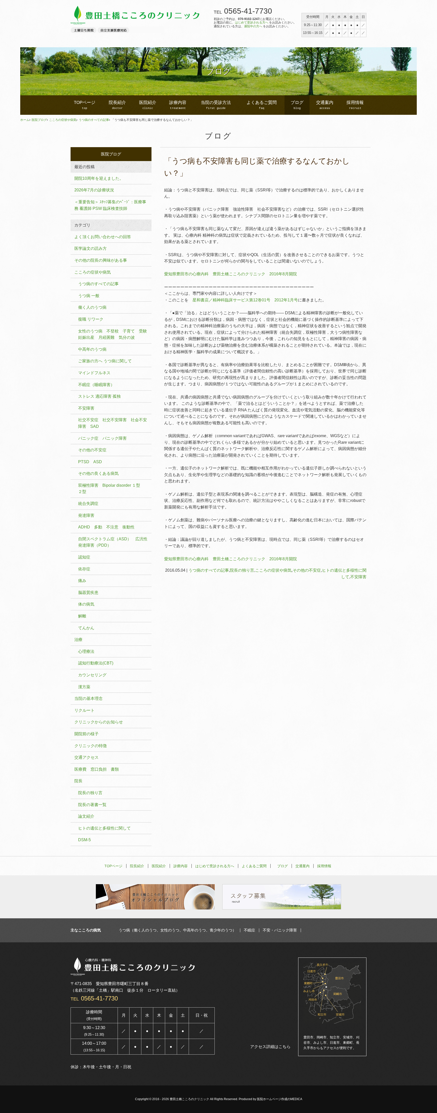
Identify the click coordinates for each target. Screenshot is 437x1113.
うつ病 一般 (88, 296)
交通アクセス (86, 757)
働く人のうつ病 (92, 307)
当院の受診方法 (216, 105)
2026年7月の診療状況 (94, 190)
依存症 (84, 569)
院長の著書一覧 (92, 805)
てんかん (86, 628)
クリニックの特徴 (90, 746)
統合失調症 (88, 503)
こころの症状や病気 (62, 120)
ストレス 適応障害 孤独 (99, 396)
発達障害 (86, 515)
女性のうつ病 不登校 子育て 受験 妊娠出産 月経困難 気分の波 (114, 334)
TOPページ (84, 105)
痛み (82, 580)
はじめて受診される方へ (251, 22)
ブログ (297, 105)
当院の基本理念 (88, 698)
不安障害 (358, 577)
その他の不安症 (307, 570)
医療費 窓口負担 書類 (96, 769)
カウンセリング (92, 675)
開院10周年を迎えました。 (98, 178)
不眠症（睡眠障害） (96, 385)
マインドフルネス (94, 373)
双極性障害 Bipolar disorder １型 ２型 (111, 488)
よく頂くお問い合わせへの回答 (102, 237)
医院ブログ (39, 120)
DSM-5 (84, 840)
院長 (78, 781)
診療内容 (177, 105)
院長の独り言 (242, 570)
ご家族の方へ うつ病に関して (105, 361)
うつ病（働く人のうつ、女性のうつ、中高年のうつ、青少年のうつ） (177, 930)
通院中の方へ (253, 26)
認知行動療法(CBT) (95, 663)
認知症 (84, 557)
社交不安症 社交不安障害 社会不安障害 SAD (112, 423)
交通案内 (324, 105)
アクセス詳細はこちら (270, 1046)
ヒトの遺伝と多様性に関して (104, 828)
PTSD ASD (90, 462)
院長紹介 (117, 105)
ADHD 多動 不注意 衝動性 (106, 527)
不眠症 (249, 930)
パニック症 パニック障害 (102, 438)
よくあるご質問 (262, 105)
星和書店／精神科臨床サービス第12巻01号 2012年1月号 (245, 300)
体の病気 (86, 604)
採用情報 (355, 105)
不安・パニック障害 (280, 930)
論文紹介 (86, 816)
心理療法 (86, 651)
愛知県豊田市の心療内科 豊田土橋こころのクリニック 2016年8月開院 (230, 274)
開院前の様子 (86, 734)
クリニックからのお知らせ (98, 722)
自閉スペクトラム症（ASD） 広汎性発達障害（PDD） (112, 542)
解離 (82, 616)
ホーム (24, 120)
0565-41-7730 (248, 11)
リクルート (84, 710)
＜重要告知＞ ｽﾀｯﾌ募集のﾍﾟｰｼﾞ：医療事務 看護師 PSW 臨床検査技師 (110, 205)
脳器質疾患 (88, 592)
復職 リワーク (90, 319)
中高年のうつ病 (92, 349)
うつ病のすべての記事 (94, 120)
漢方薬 (84, 687)
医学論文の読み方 (90, 248)
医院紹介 (147, 105)
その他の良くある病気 (98, 473)
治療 (78, 639)
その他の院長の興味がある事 (100, 260)
